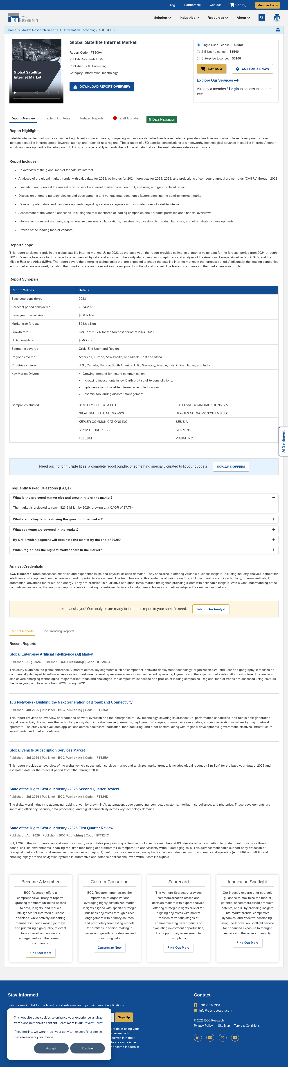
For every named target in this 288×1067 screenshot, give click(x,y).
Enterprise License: (221, 58)
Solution (161, 17)
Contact (215, 5)
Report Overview (23, 118)
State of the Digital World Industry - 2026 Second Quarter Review (64, 789)
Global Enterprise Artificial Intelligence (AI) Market (51, 654)
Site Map (224, 1025)
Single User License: (222, 45)
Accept (51, 1048)
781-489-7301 (210, 1005)
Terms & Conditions (247, 1025)
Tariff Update (128, 118)
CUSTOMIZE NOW (255, 69)
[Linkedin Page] (198, 1038)
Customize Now (110, 947)
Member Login (267, 5)
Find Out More (40, 953)
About (242, 17)
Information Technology (80, 30)
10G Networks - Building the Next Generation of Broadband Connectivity (71, 702)
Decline (87, 1048)
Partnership (192, 5)
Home (12, 30)
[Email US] (210, 1038)
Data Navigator (163, 119)
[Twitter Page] (223, 1038)
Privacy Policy (93, 1023)
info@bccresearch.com (215, 1010)
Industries (188, 17)
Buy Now (215, 69)
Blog (172, 5)
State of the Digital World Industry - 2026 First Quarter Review (61, 828)
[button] (144, 497)
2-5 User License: (220, 51)
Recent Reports (22, 631)
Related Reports (92, 118)
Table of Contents (57, 118)
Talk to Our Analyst (210, 609)
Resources (216, 17)
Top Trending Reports (58, 631)
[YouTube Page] (235, 1038)
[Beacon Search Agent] (276, 18)
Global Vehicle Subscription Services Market (47, 750)
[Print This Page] (278, 30)
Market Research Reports (39, 30)
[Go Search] (262, 17)
